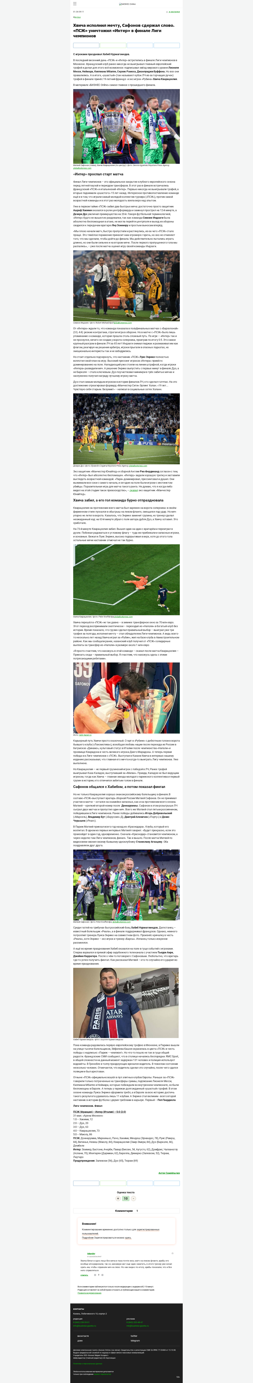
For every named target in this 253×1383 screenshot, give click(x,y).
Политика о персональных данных (87, 1364)
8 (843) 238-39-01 (81, 1322)
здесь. (128, 1237)
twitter (133, 1336)
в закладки (174, 12)
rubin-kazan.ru (85, 735)
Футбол (78, 17)
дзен (80, 1340)
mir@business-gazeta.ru (137, 1326)
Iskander (91, 1253)
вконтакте (83, 1336)
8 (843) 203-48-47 (134, 1322)
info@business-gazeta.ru (84, 1326)
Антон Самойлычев (169, 1173)
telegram (135, 1340)
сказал (133, 490)
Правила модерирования (89, 1293)
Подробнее (88, 1237)
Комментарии (126, 1210)
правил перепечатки (102, 1374)
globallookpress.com (82, 168)
